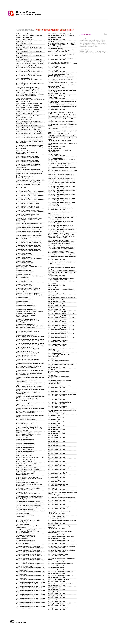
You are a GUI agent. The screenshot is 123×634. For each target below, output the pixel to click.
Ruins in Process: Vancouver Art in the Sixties (25, 13)
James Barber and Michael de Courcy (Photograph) (30, 136)
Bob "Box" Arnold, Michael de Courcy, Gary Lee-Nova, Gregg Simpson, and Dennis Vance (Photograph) (62, 133)
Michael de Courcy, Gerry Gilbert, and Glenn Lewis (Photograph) (27, 320)
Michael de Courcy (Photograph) (24, 38)
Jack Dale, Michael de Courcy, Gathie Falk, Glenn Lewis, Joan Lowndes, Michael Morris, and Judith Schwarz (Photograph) (29, 428)
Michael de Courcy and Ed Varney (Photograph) (60, 164)
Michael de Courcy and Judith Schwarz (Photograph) (30, 241)
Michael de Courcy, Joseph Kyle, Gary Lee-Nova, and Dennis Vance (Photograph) (30, 276)
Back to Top (24, 621)
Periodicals (85, 51)
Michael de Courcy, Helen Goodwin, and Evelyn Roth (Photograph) (28, 186)
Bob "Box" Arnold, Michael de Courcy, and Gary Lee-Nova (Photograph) (61, 159)
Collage (102, 52)
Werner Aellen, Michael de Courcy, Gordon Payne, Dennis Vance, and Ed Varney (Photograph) (61, 241)
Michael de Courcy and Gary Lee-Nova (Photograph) (30, 456)
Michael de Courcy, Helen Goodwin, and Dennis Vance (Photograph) (28, 165)
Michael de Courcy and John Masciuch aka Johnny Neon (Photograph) (29, 141)
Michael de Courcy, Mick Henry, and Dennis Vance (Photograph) (59, 150)
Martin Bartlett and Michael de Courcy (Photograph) (61, 173)
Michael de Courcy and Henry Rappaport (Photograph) (62, 62)
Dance (89, 40)
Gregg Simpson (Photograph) (28, 464)
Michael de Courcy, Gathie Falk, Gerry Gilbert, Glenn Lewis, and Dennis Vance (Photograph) (30, 365)
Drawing (91, 52)
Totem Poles (90, 44)
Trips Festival (97, 44)
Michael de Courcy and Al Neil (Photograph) (29, 104)
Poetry (81, 44)
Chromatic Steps (84, 40)
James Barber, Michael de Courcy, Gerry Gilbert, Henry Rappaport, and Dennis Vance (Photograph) (30, 89)
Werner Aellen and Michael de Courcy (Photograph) (30, 62)
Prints (105, 52)
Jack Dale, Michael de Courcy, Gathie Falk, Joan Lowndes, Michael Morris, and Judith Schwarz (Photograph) (29, 435)
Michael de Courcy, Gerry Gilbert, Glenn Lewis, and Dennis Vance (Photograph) (61, 182)
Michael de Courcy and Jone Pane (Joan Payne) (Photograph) (58, 360)
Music (93, 43)
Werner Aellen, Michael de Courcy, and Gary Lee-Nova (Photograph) (29, 266)
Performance (103, 43)
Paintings (82, 52)
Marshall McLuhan (103, 41)
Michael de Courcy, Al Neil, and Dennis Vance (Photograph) (27, 152)
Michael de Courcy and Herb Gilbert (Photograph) (29, 492)
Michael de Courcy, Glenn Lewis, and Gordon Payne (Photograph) (61, 204)
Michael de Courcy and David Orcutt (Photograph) (29, 34)
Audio (97, 51)
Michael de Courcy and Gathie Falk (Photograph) (29, 128)
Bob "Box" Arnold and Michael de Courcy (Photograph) (30, 510)
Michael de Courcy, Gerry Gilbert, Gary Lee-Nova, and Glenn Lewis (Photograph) (30, 83)
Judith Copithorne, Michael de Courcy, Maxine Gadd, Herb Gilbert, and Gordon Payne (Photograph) (62, 252)
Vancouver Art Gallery (93, 46)
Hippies (91, 41)
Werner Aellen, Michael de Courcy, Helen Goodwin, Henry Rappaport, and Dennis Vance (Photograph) (61, 247)
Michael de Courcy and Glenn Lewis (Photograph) (29, 132)
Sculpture (87, 52)
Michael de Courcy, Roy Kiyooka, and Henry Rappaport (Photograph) (27, 531)
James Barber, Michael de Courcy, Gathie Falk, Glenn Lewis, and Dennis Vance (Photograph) (30, 94)
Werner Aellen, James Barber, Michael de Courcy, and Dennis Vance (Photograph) (30, 99)
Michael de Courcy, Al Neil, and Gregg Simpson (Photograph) (26, 315)
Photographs (92, 51)
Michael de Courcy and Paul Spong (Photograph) (29, 46)
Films (100, 51)
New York (97, 43)
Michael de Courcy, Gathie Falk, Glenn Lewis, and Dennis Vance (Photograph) (30, 372)
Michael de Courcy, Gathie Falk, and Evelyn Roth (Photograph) (29, 219)
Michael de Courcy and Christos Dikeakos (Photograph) (59, 382)
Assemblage (97, 52)
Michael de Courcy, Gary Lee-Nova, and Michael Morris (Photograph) (29, 478)
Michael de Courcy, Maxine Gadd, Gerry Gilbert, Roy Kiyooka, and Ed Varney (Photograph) (61, 50)
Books (81, 51)
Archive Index (105, 34)
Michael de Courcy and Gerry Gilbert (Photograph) (29, 66)
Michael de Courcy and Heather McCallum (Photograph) (29, 176)
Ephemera (104, 51)
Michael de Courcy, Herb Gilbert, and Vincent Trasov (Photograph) (59, 355)
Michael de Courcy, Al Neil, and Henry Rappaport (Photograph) (26, 542)
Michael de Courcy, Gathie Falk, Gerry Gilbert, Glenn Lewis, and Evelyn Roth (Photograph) (30, 326)
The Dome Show (95, 40)
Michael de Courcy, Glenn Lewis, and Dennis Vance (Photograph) (28, 289)
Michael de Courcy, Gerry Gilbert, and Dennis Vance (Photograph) (28, 515)
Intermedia (95, 41)
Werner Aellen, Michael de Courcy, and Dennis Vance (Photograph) (62, 126)
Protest (85, 44)
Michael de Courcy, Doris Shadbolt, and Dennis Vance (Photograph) (29, 497)
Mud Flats (82, 43)
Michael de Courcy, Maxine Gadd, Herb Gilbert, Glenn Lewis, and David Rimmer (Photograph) (62, 114)
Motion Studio (88, 43)
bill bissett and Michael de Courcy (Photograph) (30, 181)
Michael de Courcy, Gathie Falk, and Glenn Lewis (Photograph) (29, 237)
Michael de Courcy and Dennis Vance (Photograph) (29, 78)
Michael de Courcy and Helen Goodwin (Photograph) (30, 170)
